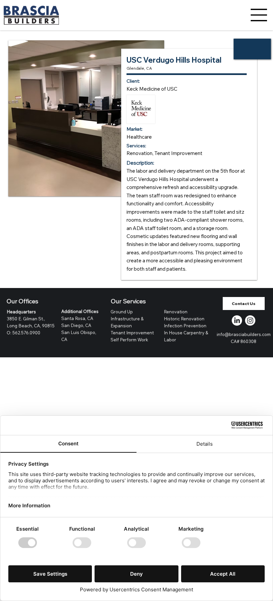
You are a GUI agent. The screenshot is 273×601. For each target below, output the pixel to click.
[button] (244, 303)
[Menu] (259, 15)
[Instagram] (250, 320)
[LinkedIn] (237, 320)
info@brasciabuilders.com (244, 334)
